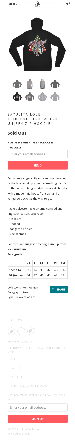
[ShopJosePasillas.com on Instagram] (32, 331)
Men (24, 287)
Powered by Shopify (19, 433)
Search (15, 368)
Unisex (24, 292)
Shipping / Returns (27, 386)
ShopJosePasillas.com (28, 429)
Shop (13, 359)
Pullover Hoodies (25, 297)
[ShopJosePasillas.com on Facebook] (22, 331)
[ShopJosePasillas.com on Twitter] (12, 331)
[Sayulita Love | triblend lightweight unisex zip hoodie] (38, 46)
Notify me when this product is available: (31, 145)
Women (33, 287)
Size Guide (18, 377)
